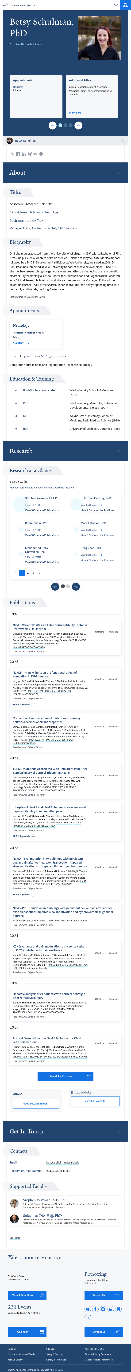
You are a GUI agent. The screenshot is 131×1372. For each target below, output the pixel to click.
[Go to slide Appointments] (60, 125)
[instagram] (103, 1309)
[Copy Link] (118, 172)
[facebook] (95, 1309)
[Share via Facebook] (18, 154)
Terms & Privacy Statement (98, 1354)
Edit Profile (15, 1237)
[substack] (118, 1309)
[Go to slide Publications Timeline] (55, 587)
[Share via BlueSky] (30, 154)
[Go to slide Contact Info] (53, 126)
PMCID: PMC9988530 (34, 884)
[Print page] (41, 154)
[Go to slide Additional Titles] (65, 125)
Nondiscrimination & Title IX (21, 1354)
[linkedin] (111, 1309)
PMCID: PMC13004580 (42, 643)
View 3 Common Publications (42, 535)
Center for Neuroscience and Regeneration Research (44, 365)
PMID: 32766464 (57, 1009)
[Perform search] (116, 5)
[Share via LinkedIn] (24, 154)
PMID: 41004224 (35, 691)
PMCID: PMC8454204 (76, 964)
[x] (88, 1317)
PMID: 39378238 (64, 822)
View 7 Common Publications (97, 510)
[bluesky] (88, 1309)
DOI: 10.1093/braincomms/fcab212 (30, 968)
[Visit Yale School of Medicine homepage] (34, 1258)
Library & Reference (56, 1359)
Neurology (18, 87)
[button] (99, 38)
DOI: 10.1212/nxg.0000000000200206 (46, 790)
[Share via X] (12, 154)
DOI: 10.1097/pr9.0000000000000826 (46, 1012)
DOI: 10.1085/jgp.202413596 (42, 825)
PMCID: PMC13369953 (56, 739)
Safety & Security (54, 1354)
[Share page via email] (35, 154)
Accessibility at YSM (94, 1349)
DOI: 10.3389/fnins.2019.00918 (72, 1056)
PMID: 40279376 (36, 739)
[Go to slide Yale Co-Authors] (63, 586)
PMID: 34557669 (56, 964)
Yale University (15, 1359)
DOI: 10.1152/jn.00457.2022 (59, 884)
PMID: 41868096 (21, 643)
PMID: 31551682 (25, 1056)
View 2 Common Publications (97, 560)
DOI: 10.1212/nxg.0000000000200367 (36, 645)
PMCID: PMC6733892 (45, 1056)
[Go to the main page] (21, 4)
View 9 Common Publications (42, 510)
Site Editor (51, 1349)
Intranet (11, 1349)
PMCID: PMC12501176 (55, 691)
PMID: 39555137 (60, 787)
